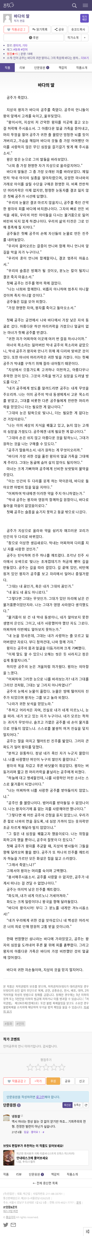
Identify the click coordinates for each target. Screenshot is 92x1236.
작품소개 (81, 68)
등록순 (77, 1105)
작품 (7, 68)
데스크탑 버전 (10, 1211)
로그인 (40, 1097)
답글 (26, 1132)
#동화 (16, 49)
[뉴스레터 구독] (13, 1224)
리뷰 (22, 68)
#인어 (24, 49)
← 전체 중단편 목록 (46, 1183)
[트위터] (5, 1224)
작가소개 (73, 37)
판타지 (17, 45)
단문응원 (41, 68)
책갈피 (63, 68)
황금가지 (10, 1217)
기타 (24, 45)
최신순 (67, 1105)
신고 (82, 1081)
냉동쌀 (16, 1116)
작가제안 (84, 18)
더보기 (85, 58)
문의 (78, 1202)
